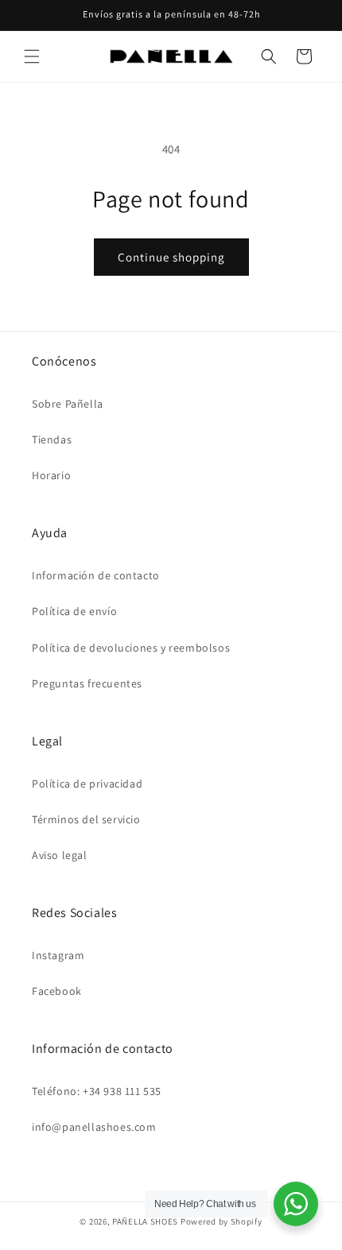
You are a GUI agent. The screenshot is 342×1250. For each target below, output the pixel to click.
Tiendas (52, 439)
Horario (51, 475)
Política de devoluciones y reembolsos (131, 647)
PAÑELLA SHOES (145, 1221)
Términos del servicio (86, 819)
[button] (31, 56)
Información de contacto (96, 575)
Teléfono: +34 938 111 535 (96, 1091)
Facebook (57, 991)
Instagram (58, 955)
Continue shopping (171, 257)
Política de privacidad (87, 783)
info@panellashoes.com (94, 1127)
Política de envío (74, 611)
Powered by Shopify (221, 1221)
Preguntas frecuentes (87, 683)
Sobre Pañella (67, 404)
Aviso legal (59, 855)
